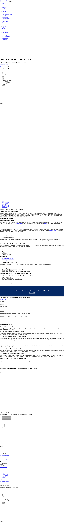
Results (3, 27)
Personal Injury (4, 15)
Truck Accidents (4, 200)
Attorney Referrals (5, 474)
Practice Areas (4, 7)
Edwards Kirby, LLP (3, 0)
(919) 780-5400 (4, 43)
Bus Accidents (4, 204)
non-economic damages (52, 230)
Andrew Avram (4, 35)
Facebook (1, 455)
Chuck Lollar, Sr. (5, 38)
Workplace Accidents (5, 21)
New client (7, 81)
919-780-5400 (32, 293)
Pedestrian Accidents (5, 205)
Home (1, 66)
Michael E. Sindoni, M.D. (6, 36)
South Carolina (4, 26)
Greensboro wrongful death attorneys (8, 259)
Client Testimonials (5, 42)
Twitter (4, 455)
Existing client (7, 82)
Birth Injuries (4, 12)
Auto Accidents (4, 8)
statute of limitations (19, 223)
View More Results (3, 299)
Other (6, 83)
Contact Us (4, 4)
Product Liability (5, 17)
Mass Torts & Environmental (7, 14)
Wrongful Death (5, 22)
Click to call (6, 5)
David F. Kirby (4, 31)
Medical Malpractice (5, 11)
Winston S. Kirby (5, 32)
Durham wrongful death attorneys (7, 260)
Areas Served (4, 23)
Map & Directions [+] (3, 467)
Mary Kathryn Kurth (5, 33)
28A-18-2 (45, 223)
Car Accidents (4, 201)
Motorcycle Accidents (5, 202)
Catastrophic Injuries (5, 10)
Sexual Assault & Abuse (6, 18)
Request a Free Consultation (4, 64)
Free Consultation (5, 44)
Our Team (3, 28)
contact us (22, 241)
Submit (1, 103)
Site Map (3, 477)
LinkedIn (7, 455)
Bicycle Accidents (5, 203)
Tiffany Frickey (4, 39)
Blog (3, 3)
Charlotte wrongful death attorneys (7, 258)
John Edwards (4, 29)
